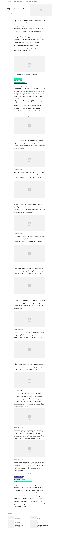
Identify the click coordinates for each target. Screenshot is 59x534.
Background (31, 1)
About (27, 1)
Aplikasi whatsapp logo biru (19, 82)
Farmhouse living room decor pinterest (21, 521)
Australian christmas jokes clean (20, 83)
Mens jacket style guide (19, 525)
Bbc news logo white (18, 80)
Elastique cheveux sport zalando (20, 479)
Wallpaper (35, 1)
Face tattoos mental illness (19, 476)
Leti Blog (7, 532)
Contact (14, 1)
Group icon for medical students (43, 525)
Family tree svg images (18, 477)
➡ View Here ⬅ (29, 54)
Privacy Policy (22, 1)
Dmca (18, 1)
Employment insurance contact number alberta (23, 481)
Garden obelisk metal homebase (43, 521)
